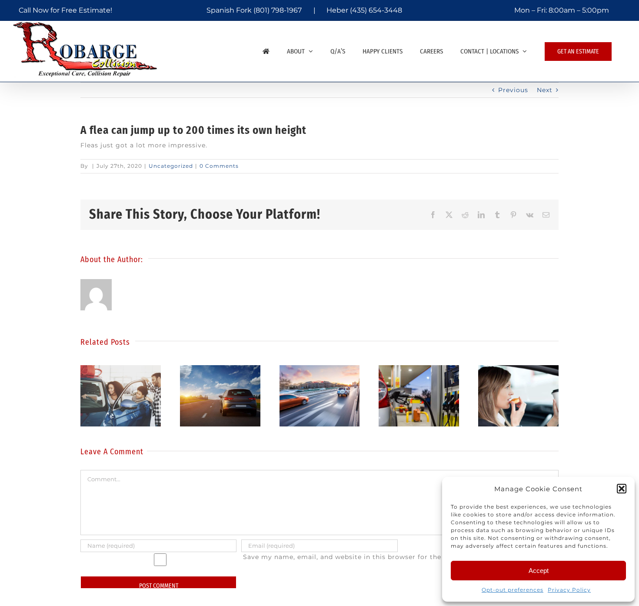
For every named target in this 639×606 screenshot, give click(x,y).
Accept (539, 570)
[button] (621, 488)
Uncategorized (171, 166)
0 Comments (219, 166)
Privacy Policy (569, 589)
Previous (513, 90)
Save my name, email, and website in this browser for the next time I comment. (380, 557)
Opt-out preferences (512, 589)
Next (544, 90)
